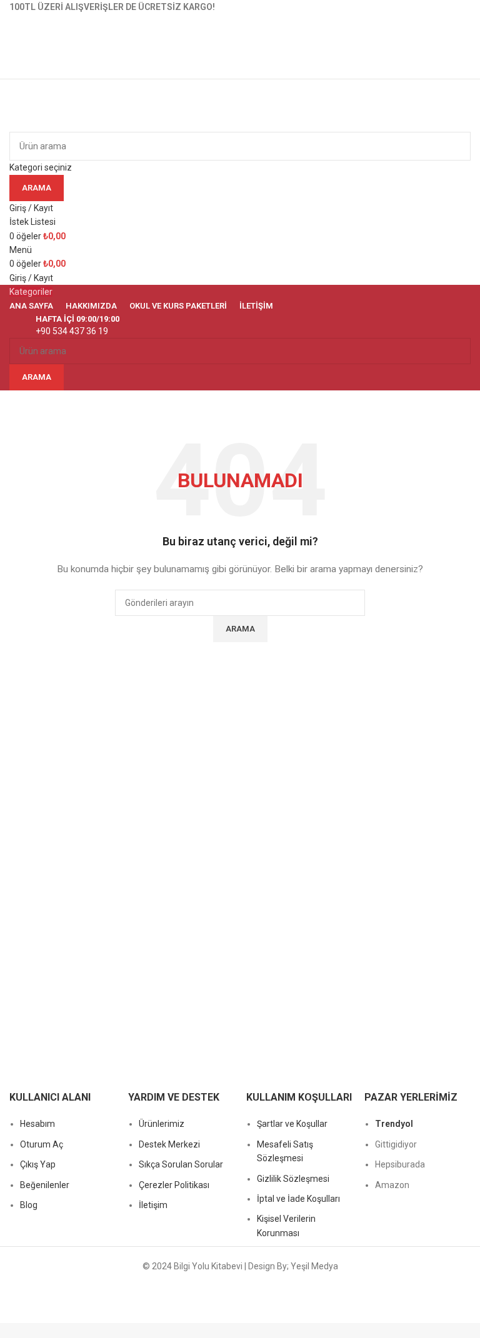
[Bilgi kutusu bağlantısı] (240, 325)
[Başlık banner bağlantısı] (240, 669)
